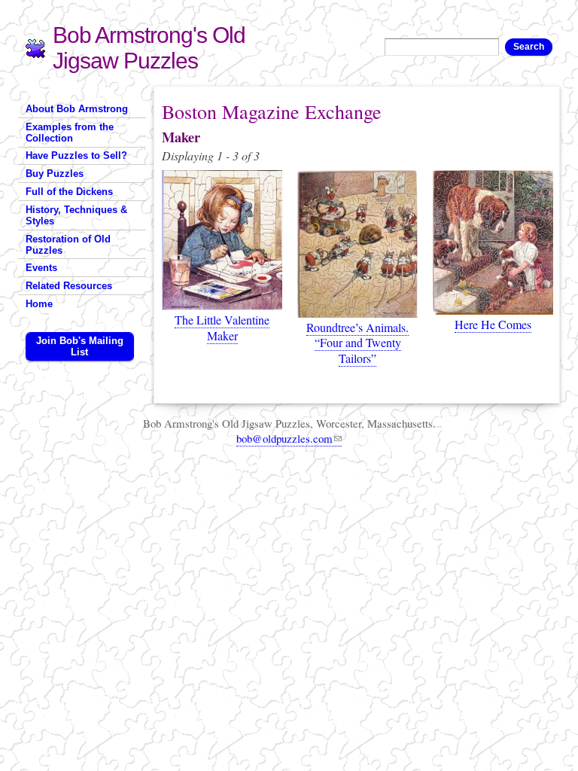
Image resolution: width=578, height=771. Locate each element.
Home (39, 303)
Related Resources (69, 285)
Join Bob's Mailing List (79, 346)
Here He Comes (493, 324)
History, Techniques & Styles (76, 215)
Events (41, 267)
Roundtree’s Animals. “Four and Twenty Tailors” (357, 343)
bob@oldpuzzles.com (284, 438)
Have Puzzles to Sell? (76, 155)
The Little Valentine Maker (222, 327)
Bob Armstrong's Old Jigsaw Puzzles (149, 48)
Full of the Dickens (69, 191)
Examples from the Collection (70, 132)
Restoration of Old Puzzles (68, 244)
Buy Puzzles (55, 173)
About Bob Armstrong (77, 108)
